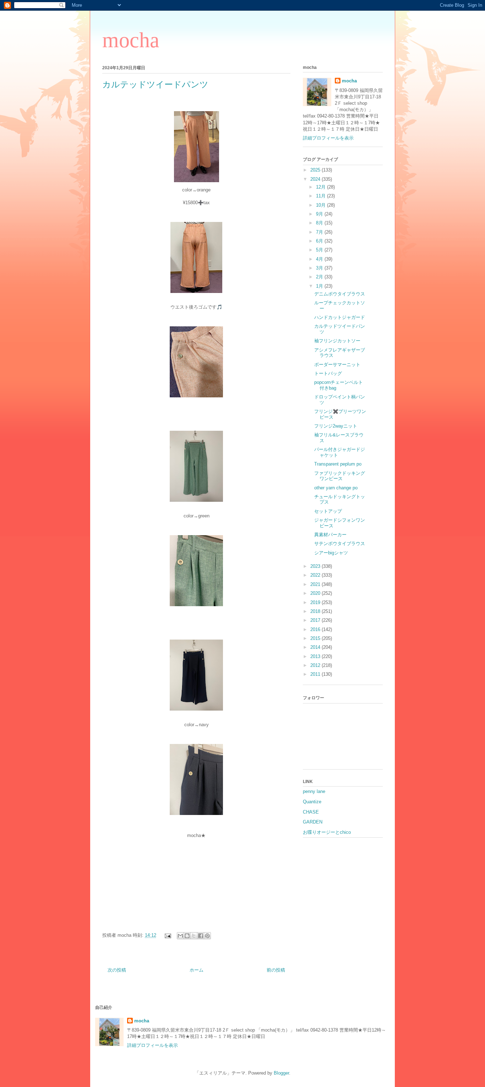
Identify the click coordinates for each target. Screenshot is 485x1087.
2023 (316, 566)
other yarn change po (336, 487)
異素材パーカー (330, 534)
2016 (316, 629)
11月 (321, 196)
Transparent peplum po (337, 464)
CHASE (311, 812)
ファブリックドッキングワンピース (339, 476)
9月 (320, 214)
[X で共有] (193, 935)
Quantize (312, 801)
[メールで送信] (180, 935)
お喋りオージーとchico (327, 832)
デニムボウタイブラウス (339, 294)
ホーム (196, 970)
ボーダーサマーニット (337, 364)
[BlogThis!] (187, 935)
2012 (316, 665)
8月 (320, 222)
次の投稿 (117, 970)
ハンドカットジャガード (339, 317)
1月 (320, 286)
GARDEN (312, 822)
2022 (316, 575)
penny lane (314, 791)
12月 (321, 187)
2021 (316, 584)
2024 (316, 179)
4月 (320, 259)
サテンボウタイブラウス (339, 543)
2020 (316, 593)
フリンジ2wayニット (335, 426)
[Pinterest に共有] (207, 935)
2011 (316, 674)
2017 (316, 620)
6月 (320, 241)
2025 (316, 170)
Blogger (281, 1073)
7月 (320, 232)
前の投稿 (276, 970)
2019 (316, 602)
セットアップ (328, 511)
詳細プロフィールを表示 (328, 138)
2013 (316, 656)
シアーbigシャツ (331, 552)
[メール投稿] (167, 935)
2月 (320, 276)
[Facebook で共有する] (200, 935)
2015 (316, 638)
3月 (320, 268)
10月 (321, 205)
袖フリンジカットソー (337, 340)
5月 (320, 249)
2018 (316, 611)
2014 (316, 647)
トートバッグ (328, 373)
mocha (130, 40)
